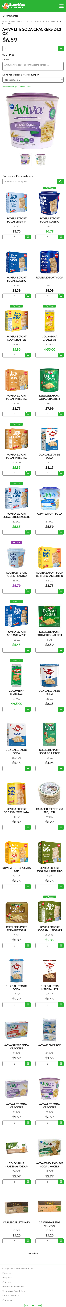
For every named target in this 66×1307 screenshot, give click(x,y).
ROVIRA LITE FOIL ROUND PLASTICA (16, 574)
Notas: (5, 59)
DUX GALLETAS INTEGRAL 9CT (49, 987)
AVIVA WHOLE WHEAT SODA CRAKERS (49, 1165)
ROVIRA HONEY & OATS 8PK (16, 869)
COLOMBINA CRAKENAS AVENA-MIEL (16, 1166)
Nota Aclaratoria (10, 1295)
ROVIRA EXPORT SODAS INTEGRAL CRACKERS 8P (16, 398)
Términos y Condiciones (14, 1291)
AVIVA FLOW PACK (49, 1045)
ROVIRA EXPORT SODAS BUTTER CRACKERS (16, 339)
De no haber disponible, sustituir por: (20, 74)
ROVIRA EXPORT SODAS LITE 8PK (16, 220)
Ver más (32, 1253)
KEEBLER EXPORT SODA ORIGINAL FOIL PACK (49, 635)
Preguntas (7, 1277)
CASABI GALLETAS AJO (16, 1222)
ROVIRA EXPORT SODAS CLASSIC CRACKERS (49, 221)
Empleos (6, 1273)
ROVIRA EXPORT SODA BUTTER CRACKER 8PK (49, 574)
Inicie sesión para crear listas (16, 86)
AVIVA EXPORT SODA (49, 513)
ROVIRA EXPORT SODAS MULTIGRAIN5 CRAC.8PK (49, 871)
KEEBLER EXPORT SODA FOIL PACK (49, 751)
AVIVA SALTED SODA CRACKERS (16, 1047)
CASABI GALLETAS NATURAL (49, 1224)
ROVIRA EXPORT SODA (49, 277)
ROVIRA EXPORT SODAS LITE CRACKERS (16, 515)
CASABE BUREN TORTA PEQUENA (49, 810)
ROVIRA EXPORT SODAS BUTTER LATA (16, 810)
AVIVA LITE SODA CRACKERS (16, 1105)
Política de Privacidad (13, 1286)
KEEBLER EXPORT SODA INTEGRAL (16, 928)
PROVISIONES (16, 21)
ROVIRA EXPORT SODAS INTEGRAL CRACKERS (16, 457)
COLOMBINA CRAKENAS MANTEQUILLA (50, 339)
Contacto (7, 1300)
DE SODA (40, 21)
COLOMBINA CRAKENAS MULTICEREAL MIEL (16, 694)
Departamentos (11, 15)
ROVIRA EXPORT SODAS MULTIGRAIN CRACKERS (49, 930)
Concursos (7, 1282)
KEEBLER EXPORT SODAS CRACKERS (49, 397)
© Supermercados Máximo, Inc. (17, 1268)
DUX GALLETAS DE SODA (49, 456)
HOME (4, 21)
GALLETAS (29, 21)
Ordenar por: (17, 176)
